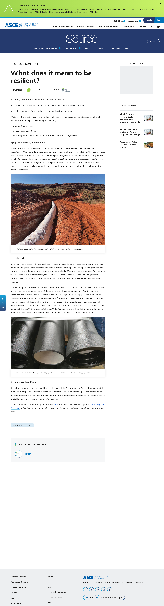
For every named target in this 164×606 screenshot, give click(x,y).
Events (14, 593)
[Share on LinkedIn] (3, 307)
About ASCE (16, 603)
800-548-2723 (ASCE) (92, 582)
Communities (128, 26)
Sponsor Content (22, 425)
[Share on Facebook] (3, 299)
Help (49, 602)
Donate (50, 577)
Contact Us (139, 582)
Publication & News (19, 582)
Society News (71, 48)
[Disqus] (82, 497)
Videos (88, 48)
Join (48, 582)
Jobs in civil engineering (56, 592)
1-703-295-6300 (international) (118, 582)
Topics (143, 26)
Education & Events (108, 26)
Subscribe (153, 41)
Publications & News (63, 26)
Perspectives (114, 48)
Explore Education (18, 587)
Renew (50, 587)
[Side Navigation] (158, 26)
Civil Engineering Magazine (45, 48)
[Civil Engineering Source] (82, 38)
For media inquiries (54, 597)
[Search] (151, 26)
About (127, 48)
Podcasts (100, 48)
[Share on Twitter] (3, 303)
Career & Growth (85, 26)
